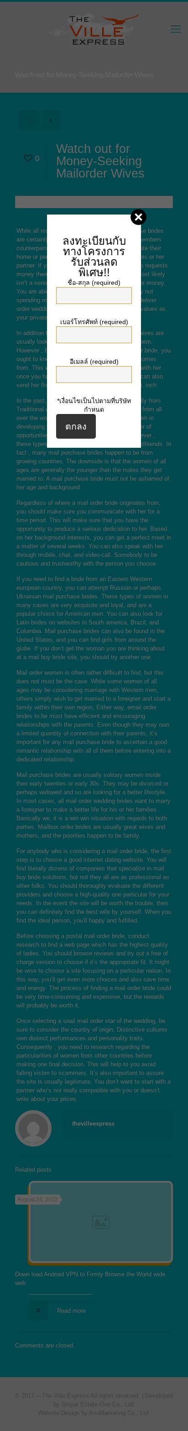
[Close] (138, 217)
